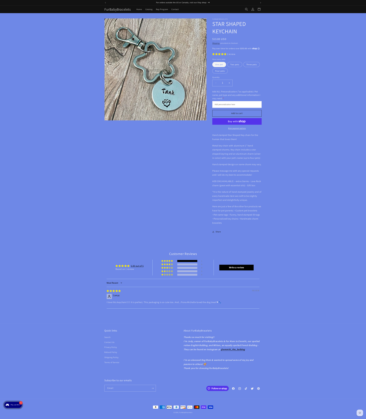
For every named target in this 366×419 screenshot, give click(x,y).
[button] (246, 9)
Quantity (215, 77)
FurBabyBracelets (185, 412)
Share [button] (218, 231)
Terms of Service (111, 362)
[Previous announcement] (105, 2)
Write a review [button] (236, 267)
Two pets (234, 64)
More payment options (237, 128)
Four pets (220, 71)
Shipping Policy (111, 357)
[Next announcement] (260, 2)
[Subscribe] (152, 388)
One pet (219, 64)
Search (107, 337)
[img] (114, 290)
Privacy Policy (110, 347)
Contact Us (109, 342)
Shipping (216, 43)
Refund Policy (110, 352)
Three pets (251, 64)
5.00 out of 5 (137, 265)
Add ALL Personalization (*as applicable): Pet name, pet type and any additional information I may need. (236, 95)
